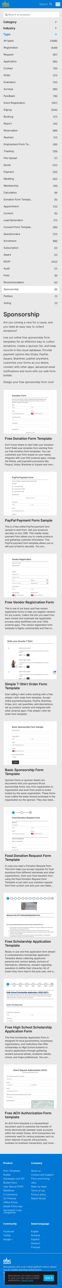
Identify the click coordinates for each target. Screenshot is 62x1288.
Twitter (7, 1235)
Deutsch (35, 1243)
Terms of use (38, 1190)
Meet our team (39, 1186)
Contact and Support (42, 1174)
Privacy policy (38, 1194)
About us (36, 1170)
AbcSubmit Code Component (12, 1211)
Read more (27, 1280)
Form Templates (11, 1170)
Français (35, 1247)
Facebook (8, 1231)
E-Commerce (10, 1194)
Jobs (33, 1182)
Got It (48, 1278)
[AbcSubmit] (6, 4)
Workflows (8, 1190)
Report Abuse (38, 1198)
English (35, 1231)
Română (35, 1235)
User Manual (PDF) (13, 1186)
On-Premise (9, 1198)
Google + (8, 1239)
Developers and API (13, 1178)
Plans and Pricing (40, 1178)
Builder (7, 1174)
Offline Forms (10, 1202)
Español (35, 1239)
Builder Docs (10, 1182)
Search (43, 4)
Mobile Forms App (12, 1206)
